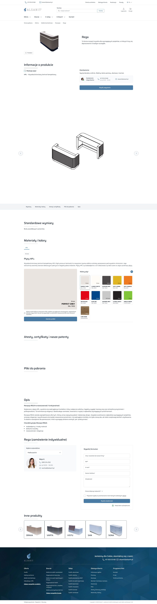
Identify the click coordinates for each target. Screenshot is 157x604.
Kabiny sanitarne (29, 575)
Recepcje (57, 23)
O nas (114, 575)
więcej (124, 496)
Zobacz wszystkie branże (53, 593)
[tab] (26, 248)
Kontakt (115, 572)
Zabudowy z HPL (29, 581)
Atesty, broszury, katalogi (98, 590)
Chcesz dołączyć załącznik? (93, 491)
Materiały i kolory (40, 207)
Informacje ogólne (96, 572)
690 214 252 (46, 462)
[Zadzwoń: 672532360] (105, 79)
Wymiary (28, 207)
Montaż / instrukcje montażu (99, 581)
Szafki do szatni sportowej (76, 581)
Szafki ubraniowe (74, 572)
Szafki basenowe (73, 584)
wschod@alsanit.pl (48, 468)
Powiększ (29, 53)
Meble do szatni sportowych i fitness (54, 579)
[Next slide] (136, 153)
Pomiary (93, 575)
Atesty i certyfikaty (54, 207)
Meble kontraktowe (47, 23)
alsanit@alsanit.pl (47, 2)
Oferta (37, 23)
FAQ (92, 587)
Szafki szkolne (73, 575)
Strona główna (28, 23)
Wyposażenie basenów (53, 575)
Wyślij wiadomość (107, 501)
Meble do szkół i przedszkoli (54, 572)
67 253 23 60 (31, 2)
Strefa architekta (118, 578)
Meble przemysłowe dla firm (54, 590)
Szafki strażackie (73, 587)
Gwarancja (94, 584)
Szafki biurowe (73, 590)
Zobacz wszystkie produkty (32, 584)
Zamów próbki (50, 319)
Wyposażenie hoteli (52, 583)
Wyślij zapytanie (104, 87)
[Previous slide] (21, 153)
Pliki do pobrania (69, 207)
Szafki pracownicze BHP (76, 578)
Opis (79, 207)
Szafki (26, 572)
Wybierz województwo (33, 448)
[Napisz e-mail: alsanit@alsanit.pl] (122, 79)
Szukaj (59, 8)
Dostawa (93, 578)
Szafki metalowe (73, 592)
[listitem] (85, 282)
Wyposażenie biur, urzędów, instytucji (54, 586)
